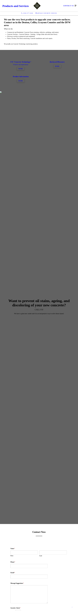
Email (12, 572)
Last (40, 555)
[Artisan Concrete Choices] (37, 6)
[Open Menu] (75, 5)
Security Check (15, 608)
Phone (12, 562)
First (11, 555)
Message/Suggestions (17, 583)
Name (12, 548)
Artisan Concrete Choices (47, 13)
